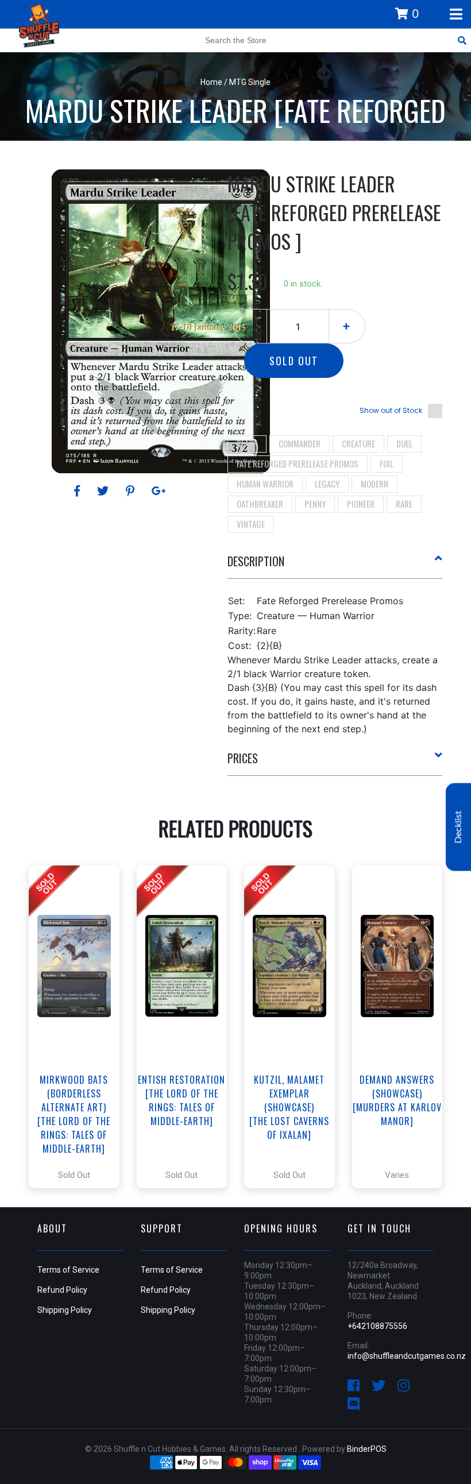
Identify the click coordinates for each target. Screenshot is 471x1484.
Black (247, 443)
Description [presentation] (255, 561)
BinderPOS (367, 1449)
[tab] (335, 565)
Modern (374, 483)
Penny (315, 503)
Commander (300, 443)
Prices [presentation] (242, 758)
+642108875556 (377, 1326)
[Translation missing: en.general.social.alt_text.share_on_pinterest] (132, 491)
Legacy (327, 483)
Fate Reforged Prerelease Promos (297, 463)
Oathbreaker (260, 503)
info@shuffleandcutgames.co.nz (407, 1356)
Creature (358, 443)
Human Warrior (265, 483)
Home (211, 82)
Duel (404, 443)
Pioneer (361, 503)
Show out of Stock (391, 410)
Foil (386, 463)
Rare (404, 503)
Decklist (458, 827)
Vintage (251, 523)
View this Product (79, 1027)
